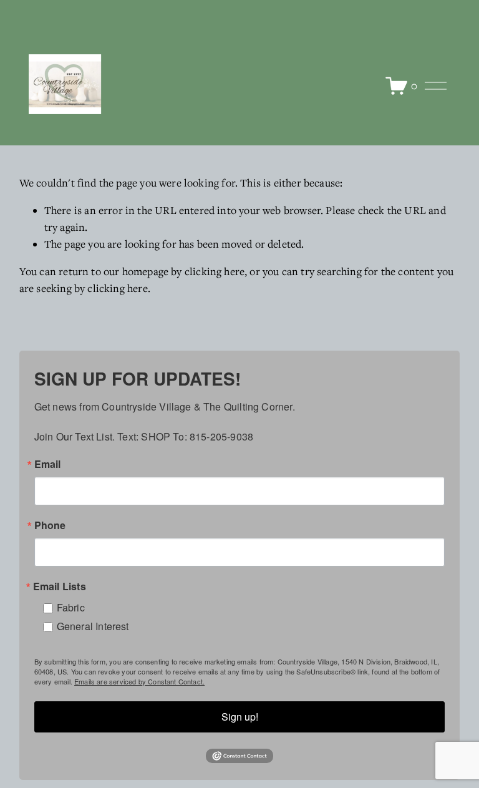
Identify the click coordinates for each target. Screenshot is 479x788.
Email (47, 464)
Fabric (71, 607)
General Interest (93, 626)
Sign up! (239, 716)
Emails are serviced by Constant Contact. (139, 681)
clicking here (214, 271)
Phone (50, 525)
